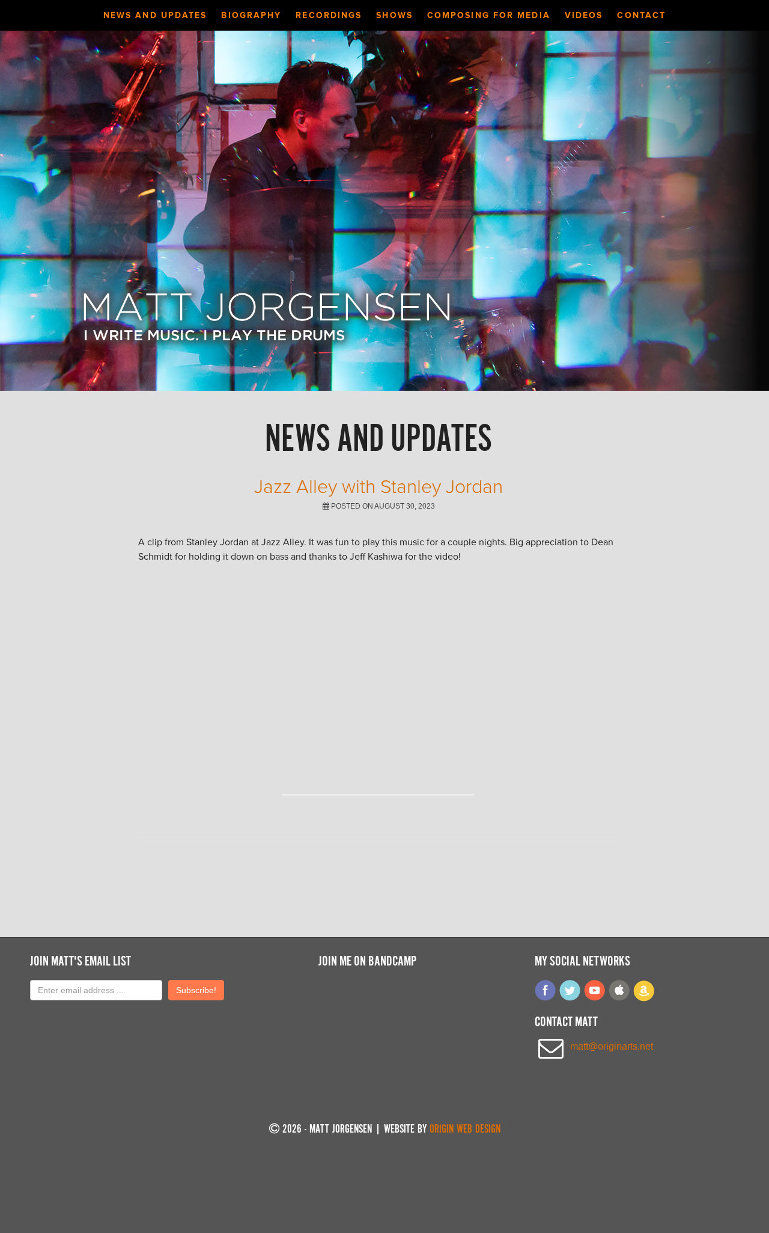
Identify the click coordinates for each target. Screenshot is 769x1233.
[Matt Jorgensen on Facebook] (545, 998)
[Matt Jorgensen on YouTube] (595, 998)
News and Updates (155, 15)
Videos (584, 15)
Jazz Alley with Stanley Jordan (378, 487)
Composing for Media (488, 15)
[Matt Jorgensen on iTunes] (619, 998)
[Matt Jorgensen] (266, 350)
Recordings (329, 15)
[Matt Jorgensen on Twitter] (570, 998)
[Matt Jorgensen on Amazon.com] (644, 998)
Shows (394, 15)
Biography (251, 15)
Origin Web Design (465, 1129)
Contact (641, 15)
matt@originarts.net (611, 1046)
